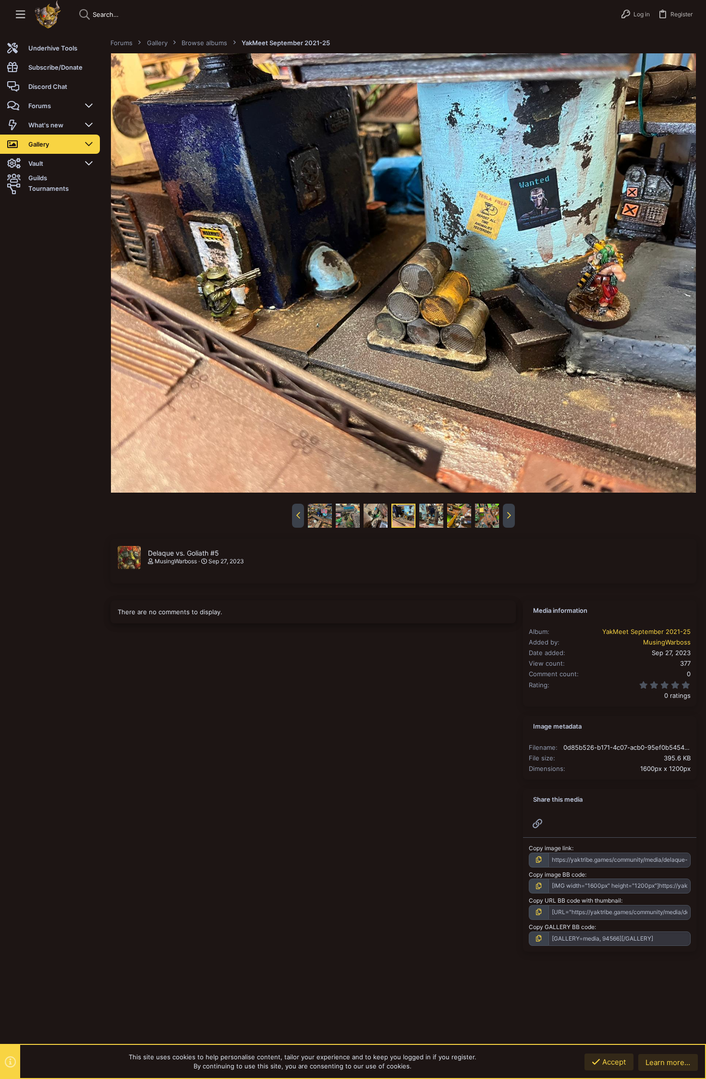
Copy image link (550, 848)
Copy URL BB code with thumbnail (575, 900)
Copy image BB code (557, 874)
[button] (20, 14)
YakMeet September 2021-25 (646, 631)
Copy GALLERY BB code (562, 926)
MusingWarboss (176, 561)
